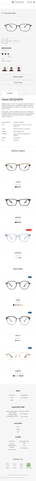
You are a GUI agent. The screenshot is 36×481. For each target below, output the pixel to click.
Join (18, 427)
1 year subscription (12, 411)
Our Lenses (24, 416)
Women (11, 395)
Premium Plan (12, 414)
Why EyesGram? (24, 411)
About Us (12, 441)
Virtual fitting (18, 82)
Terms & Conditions (14, 477)
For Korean (24, 448)
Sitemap (22, 477)
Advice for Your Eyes (24, 442)
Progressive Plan (12, 416)
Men (11, 397)
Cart (18, 432)
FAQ (24, 445)
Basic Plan (12, 413)
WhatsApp (28, 468)
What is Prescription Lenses (12, 445)
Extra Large (7, 61)
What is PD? (12, 449)
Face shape (24, 397)
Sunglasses (24, 395)
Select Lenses (18, 77)
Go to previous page (9, 13)
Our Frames (24, 414)
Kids (11, 400)
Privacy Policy (4, 477)
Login (18, 429)
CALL (21, 468)
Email (14, 468)
